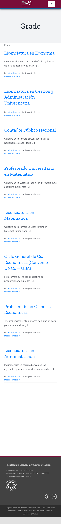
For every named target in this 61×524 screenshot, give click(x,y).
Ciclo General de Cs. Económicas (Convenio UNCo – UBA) (26, 262)
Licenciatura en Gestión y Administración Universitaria (28, 97)
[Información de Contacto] (54, 496)
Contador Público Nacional (30, 130)
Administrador (14, 73)
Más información (11, 76)
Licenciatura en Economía (29, 53)
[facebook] (47, 496)
